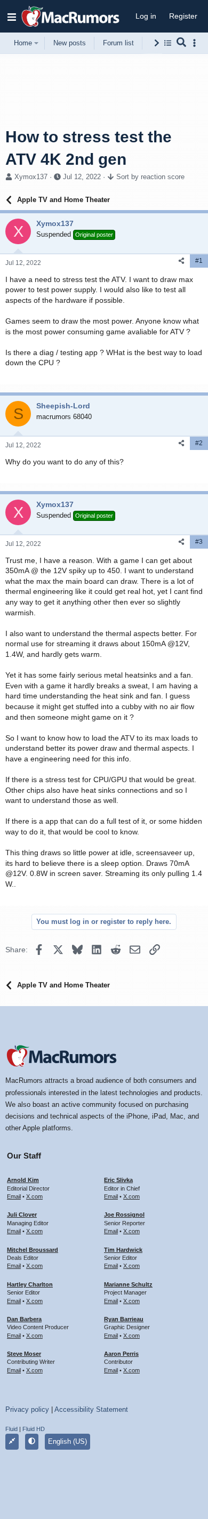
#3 (199, 541)
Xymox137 (30, 177)
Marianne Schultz (128, 1284)
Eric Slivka (118, 1180)
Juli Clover (22, 1214)
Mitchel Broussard (32, 1250)
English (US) (67, 1441)
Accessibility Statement (91, 1409)
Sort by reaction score (150, 177)
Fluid (11, 1429)
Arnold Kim (23, 1180)
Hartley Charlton (30, 1284)
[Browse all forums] (167, 43)
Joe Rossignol (124, 1214)
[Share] (181, 261)
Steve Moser (24, 1354)
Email (14, 1196)
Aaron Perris (121, 1354)
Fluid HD (33, 1429)
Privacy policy (27, 1409)
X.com (34, 1196)
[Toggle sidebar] (196, 43)
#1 (199, 260)
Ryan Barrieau (123, 1319)
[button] (11, 16)
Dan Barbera (24, 1319)
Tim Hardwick (123, 1250)
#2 (199, 443)
